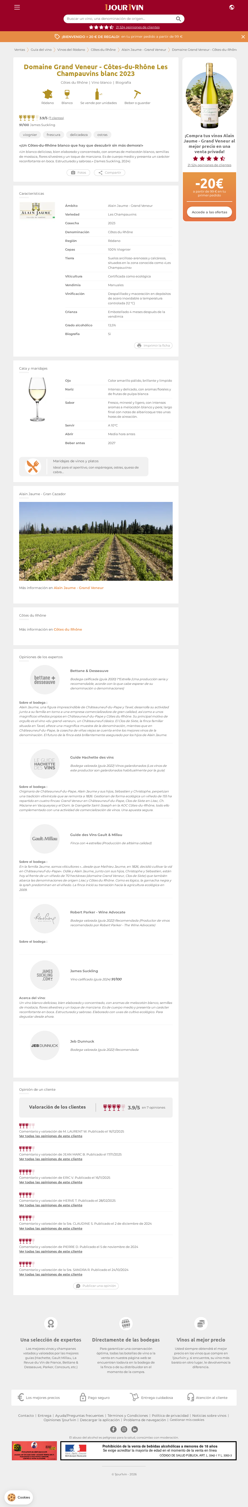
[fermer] (243, 36)
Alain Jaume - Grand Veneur (144, 50)
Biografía (123, 82)
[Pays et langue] (232, 7)
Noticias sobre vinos (209, 1415)
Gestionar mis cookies (187, 1420)
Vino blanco (102, 82)
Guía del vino (41, 50)
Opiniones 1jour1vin (60, 1420)
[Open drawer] (17, 7)
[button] (18, 1497)
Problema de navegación (145, 1420)
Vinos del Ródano (71, 50)
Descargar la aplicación (100, 1420)
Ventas (19, 50)
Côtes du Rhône (103, 50)
